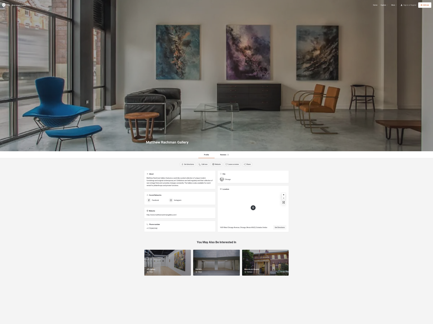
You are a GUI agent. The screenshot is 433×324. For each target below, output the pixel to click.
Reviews (224, 155)
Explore (383, 5)
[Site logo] (4, 5)
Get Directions (280, 227)
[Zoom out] (283, 198)
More (393, 5)
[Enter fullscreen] (283, 202)
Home (375, 5)
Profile (206, 155)
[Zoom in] (283, 194)
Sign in (405, 5)
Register (414, 5)
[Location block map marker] (253, 207)
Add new (426, 5)
